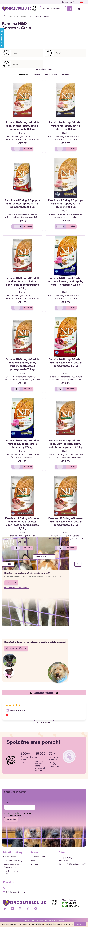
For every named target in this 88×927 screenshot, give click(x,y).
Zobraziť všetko (44, 723)
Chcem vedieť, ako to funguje (16, 588)
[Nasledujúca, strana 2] (77, 564)
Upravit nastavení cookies (10, 872)
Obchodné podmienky (12, 861)
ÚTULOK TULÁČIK (16, 648)
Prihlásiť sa (11, 819)
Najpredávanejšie (51, 74)
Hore (9, 564)
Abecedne (65, 74)
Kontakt (65, 2)
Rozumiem (80, 924)
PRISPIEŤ (9, 583)
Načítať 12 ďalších (44, 557)
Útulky (34, 861)
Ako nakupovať (9, 857)
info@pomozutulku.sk (15, 892)
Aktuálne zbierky (38, 857)
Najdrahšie (36, 74)
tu (72, 924)
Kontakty (35, 865)
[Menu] (84, 9)
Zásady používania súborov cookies (11, 866)
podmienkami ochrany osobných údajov (18, 814)
